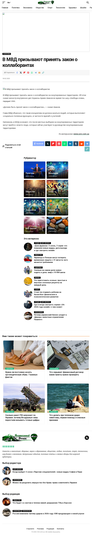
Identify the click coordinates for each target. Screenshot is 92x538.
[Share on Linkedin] (70, 143)
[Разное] (57, 225)
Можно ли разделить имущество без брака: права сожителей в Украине (45, 483)
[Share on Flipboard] (24, 73)
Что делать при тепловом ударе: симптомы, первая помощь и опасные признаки (67, 417)
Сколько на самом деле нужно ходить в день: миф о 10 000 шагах (49, 271)
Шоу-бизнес (31, 228)
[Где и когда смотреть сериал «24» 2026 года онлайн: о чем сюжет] (28, 304)
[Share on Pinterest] (28, 73)
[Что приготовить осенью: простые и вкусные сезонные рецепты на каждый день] (28, 281)
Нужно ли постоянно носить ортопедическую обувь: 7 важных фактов (21, 374)
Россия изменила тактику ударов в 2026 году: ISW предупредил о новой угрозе (48, 514)
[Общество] (34, 188)
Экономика (53, 173)
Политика (6, 54)
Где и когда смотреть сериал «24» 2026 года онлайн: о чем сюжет (49, 306)
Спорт (51, 192)
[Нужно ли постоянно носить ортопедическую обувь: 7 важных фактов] (24, 355)
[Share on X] (20, 73)
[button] (4, 2)
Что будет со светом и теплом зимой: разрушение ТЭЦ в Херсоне (42, 503)
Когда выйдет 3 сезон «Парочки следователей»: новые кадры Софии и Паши (47, 472)
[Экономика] (57, 170)
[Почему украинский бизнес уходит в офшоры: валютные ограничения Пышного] (28, 316)
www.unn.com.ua (81, 134)
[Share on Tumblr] (75, 143)
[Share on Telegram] (35, 73)
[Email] (39, 73)
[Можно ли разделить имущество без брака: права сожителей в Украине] (6, 481)
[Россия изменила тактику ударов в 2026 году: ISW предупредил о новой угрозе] (6, 512)
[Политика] (34, 170)
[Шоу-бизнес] (34, 225)
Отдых (37, 243)
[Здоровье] (57, 207)
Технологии (31, 210)
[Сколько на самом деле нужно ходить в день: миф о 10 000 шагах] (28, 270)
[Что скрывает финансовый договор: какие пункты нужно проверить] (68, 355)
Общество (30, 192)
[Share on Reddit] (81, 143)
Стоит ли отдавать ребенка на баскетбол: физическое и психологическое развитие (47, 294)
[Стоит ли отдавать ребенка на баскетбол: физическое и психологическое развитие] (28, 293)
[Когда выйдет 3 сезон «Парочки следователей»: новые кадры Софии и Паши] (6, 471)
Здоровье (52, 210)
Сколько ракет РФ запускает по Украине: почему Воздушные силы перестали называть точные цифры (22, 417)
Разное (51, 228)
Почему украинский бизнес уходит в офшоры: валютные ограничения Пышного (50, 317)
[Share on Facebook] (17, 73)
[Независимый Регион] (46, 2)
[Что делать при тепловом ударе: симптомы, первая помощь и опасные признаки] (68, 398)
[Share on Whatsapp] (32, 73)
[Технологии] (34, 207)
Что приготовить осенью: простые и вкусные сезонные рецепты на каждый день (50, 282)
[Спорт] (57, 188)
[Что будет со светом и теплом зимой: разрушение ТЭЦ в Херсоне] (6, 501)
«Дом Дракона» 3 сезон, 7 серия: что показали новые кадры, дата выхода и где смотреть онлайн (50, 248)
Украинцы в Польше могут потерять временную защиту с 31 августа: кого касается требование (51, 260)
